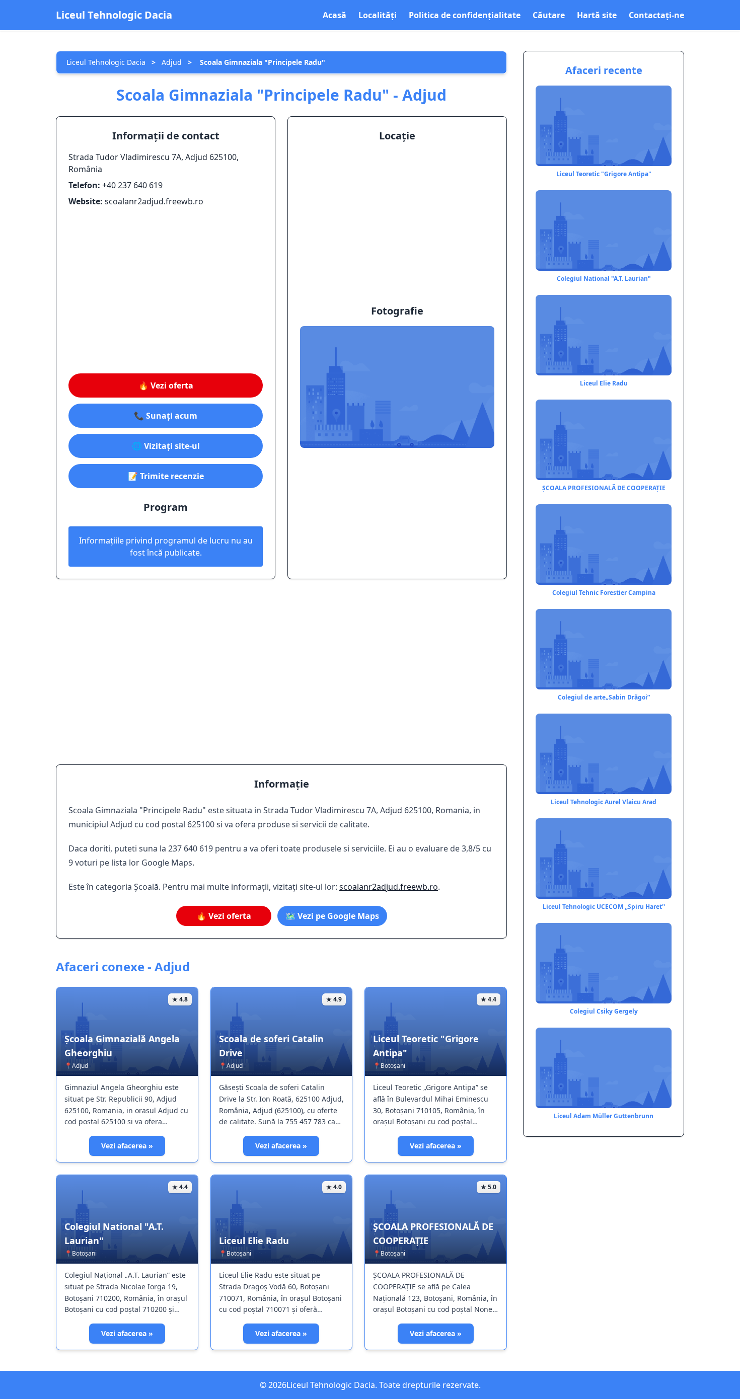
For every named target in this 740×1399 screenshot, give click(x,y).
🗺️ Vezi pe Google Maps (332, 915)
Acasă (334, 15)
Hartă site (597, 15)
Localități (377, 15)
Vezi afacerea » (127, 1145)
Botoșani (393, 1065)
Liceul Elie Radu (254, 1240)
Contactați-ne (656, 15)
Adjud (172, 62)
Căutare (549, 15)
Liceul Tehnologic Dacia (114, 15)
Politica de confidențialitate (465, 15)
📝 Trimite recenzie (166, 476)
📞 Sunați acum (165, 415)
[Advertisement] (166, 290)
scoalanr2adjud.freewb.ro (388, 886)
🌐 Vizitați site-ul (166, 445)
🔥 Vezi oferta (165, 385)
